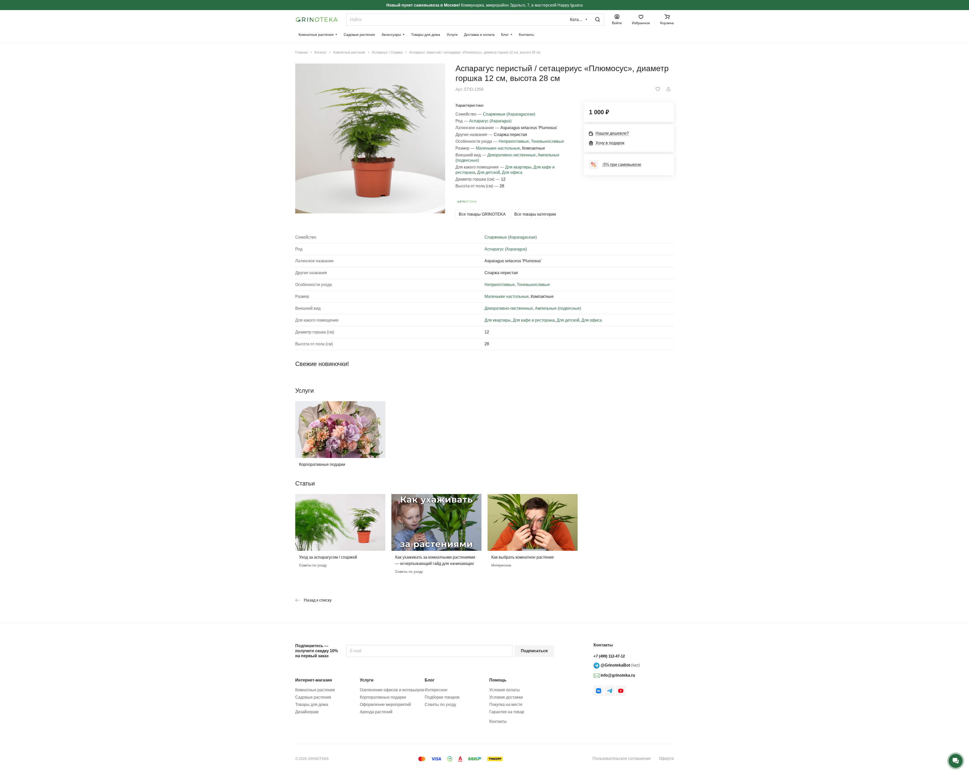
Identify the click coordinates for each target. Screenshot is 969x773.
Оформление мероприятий (385, 704)
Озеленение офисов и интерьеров (392, 690)
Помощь (497, 680)
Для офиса (512, 172)
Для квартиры (518, 167)
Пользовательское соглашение (622, 758)
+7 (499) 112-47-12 (609, 656)
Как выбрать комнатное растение (522, 557)
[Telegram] (610, 691)
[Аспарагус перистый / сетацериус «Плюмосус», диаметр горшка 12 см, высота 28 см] (370, 138)
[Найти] (597, 19)
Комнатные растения (315, 690)
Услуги (366, 680)
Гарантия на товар (506, 712)
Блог (430, 680)
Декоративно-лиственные (511, 155)
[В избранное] (658, 89)
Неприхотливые (514, 141)
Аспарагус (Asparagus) (490, 121)
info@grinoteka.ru (617, 675)
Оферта (666, 758)
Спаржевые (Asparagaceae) (509, 114)
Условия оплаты (504, 690)
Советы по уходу (440, 704)
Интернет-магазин (313, 680)
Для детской (488, 172)
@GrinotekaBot (615, 665)
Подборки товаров (442, 697)
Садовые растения (313, 697)
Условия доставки (506, 697)
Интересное (436, 690)
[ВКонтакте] (599, 691)
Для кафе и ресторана (534, 320)
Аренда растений (376, 712)
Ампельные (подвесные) (558, 308)
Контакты (498, 721)
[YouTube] (621, 691)
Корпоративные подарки (322, 464)
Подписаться (534, 651)
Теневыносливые (547, 141)
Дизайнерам (306, 712)
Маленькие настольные (498, 148)
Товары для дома (311, 704)
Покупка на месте (505, 704)
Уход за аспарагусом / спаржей (328, 557)
